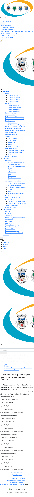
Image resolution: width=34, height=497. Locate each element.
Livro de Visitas (10, 229)
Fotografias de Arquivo (15, 152)
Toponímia (8, 215)
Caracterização (10, 115)
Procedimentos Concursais (13, 227)
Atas (9, 174)
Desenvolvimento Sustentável (14, 119)
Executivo (8, 160)
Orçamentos (12, 176)
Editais (10, 168)
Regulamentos (9, 223)
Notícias (7, 211)
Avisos (10, 170)
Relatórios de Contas (14, 178)
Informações (12, 172)
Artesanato (11, 144)
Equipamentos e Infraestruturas (15, 131)
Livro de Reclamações (12, 231)
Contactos (6, 235)
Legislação (8, 221)
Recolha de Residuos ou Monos (15, 127)
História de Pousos (14, 97)
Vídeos (10, 154)
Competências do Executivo (16, 166)
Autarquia (6, 158)
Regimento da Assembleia (16, 193)
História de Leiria (13, 95)
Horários (3, 39)
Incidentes (8, 213)
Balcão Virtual (9, 195)
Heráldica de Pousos (14, 107)
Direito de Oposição (14, 180)
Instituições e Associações (13, 129)
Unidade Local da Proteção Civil (17, 201)
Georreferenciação (11, 135)
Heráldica (8, 103)
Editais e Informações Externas (15, 217)
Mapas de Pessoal (11, 207)
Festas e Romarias (11, 113)
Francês (5, 246)
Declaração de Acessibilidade (14, 233)
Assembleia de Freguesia (13, 182)
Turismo (7, 136)
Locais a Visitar (12, 138)
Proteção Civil (9, 199)
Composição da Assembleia (16, 184)
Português (6, 242)
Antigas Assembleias (14, 186)
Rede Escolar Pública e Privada (14, 117)
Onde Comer (12, 140)
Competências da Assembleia (17, 188)
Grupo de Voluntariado (12, 197)
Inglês (4, 248)
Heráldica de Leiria (13, 105)
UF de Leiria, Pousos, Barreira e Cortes (12, 484)
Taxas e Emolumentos (12, 225)
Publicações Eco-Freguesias (16, 125)
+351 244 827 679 (7, 37)
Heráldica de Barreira (14, 109)
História (7, 93)
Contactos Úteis (10, 219)
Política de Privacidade (18, 478)
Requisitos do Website (16, 482)
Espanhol (5, 244)
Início (4, 89)
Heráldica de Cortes (14, 111)
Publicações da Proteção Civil (17, 203)
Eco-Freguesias (10, 121)
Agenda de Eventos (11, 133)
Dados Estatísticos (11, 156)
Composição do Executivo (16, 162)
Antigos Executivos (14, 164)
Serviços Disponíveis (11, 205)
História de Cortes (13, 101)
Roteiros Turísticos (14, 146)
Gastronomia (12, 142)
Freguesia (6, 91)
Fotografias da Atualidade (16, 150)
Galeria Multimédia (11, 148)
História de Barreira (14, 99)
